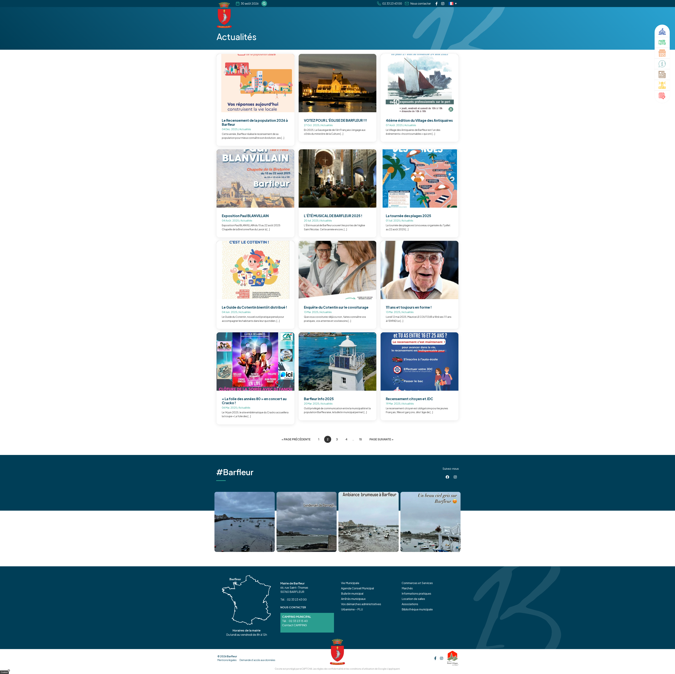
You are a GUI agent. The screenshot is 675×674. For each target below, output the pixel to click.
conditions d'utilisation (362, 669)
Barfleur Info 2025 (319, 399)
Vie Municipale (350, 583)
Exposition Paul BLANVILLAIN (245, 216)
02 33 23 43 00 (392, 3)
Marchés (407, 588)
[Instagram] (442, 3)
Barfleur (232, 656)
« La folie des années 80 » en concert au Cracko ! (254, 401)
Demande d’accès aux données (257, 660)
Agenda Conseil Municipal (357, 588)
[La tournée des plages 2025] (419, 178)
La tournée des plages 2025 (408, 216)
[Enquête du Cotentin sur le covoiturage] (338, 270)
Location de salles (413, 599)
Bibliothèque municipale (417, 609)
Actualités (245, 129)
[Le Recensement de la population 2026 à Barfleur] (255, 82)
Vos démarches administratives (361, 604)
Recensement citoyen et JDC (409, 399)
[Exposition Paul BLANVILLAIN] (255, 178)
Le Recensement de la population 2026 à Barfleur (255, 122)
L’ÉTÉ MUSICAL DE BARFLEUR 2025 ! (333, 216)
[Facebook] (437, 3)
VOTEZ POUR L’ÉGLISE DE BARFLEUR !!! (335, 120)
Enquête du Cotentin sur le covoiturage (336, 307)
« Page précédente (296, 439)
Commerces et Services (417, 583)
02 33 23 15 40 (298, 621)
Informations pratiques (416, 593)
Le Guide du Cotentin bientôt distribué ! (254, 307)
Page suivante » (381, 439)
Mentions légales (227, 660)
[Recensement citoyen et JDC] (419, 361)
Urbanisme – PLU (352, 609)
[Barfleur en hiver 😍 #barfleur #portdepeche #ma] (244, 522)
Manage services (5, 673)
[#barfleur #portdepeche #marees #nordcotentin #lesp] (430, 522)
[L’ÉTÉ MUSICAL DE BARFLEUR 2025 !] (338, 178)
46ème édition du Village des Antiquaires (419, 120)
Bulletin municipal (352, 593)
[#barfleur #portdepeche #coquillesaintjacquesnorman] (368, 522)
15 (360, 439)
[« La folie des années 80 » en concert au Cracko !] (255, 361)
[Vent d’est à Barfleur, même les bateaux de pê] (307, 522)
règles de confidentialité (330, 669)
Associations (410, 604)
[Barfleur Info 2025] (338, 361)
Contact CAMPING (294, 625)
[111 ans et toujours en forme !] (419, 270)
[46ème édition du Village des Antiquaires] (419, 82)
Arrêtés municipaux (353, 599)
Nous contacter (420, 3)
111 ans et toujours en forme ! (409, 307)
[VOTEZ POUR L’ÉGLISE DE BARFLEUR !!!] (338, 82)
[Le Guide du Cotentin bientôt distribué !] (255, 270)
